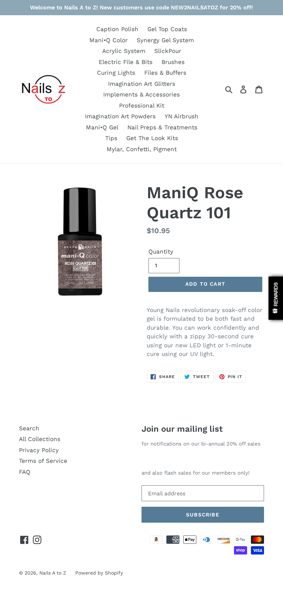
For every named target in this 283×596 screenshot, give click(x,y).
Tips (111, 138)
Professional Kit (141, 105)
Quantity (160, 251)
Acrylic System (123, 50)
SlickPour (167, 50)
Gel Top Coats (167, 29)
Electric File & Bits (126, 61)
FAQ (24, 471)
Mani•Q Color (108, 40)
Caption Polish (117, 29)
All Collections (39, 438)
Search (29, 428)
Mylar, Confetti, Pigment (142, 149)
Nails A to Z (52, 573)
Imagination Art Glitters (141, 83)
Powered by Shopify (99, 573)
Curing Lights (116, 72)
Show (276, 298)
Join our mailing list (182, 429)
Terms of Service (43, 460)
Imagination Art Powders (120, 116)
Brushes (173, 61)
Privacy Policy (39, 450)
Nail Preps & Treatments (162, 127)
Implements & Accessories (141, 94)
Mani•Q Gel (102, 127)
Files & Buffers (165, 72)
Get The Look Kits (152, 138)
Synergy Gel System (165, 40)
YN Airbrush (181, 116)
